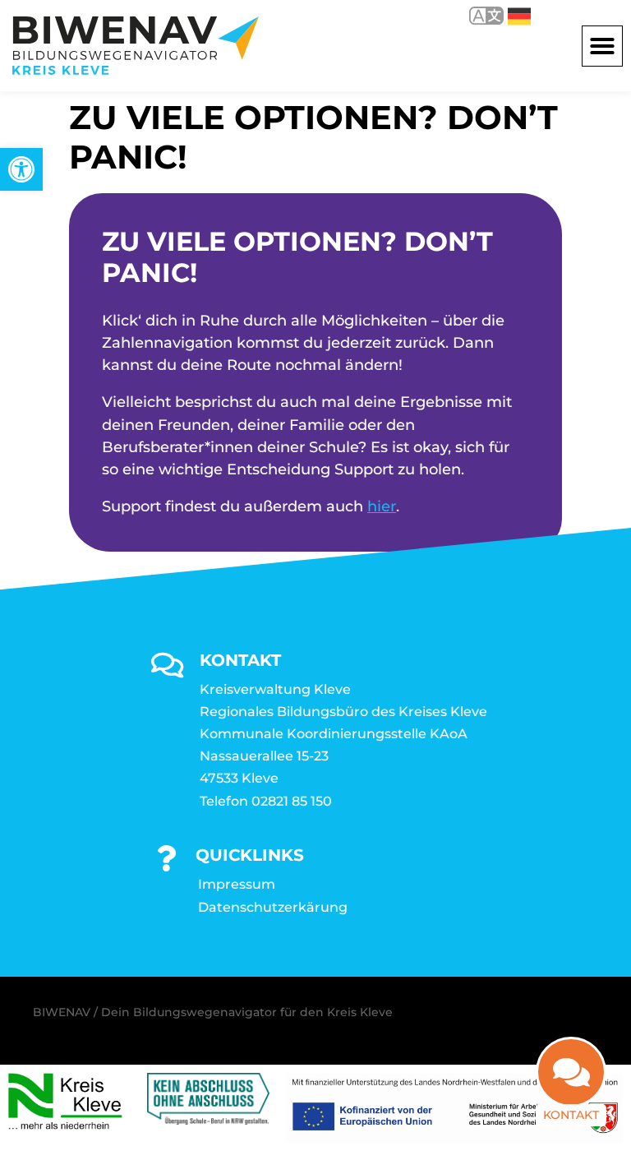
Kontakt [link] (571, 1114)
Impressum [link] (236, 884)
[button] (602, 46)
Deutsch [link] (507, 15)
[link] (21, 169)
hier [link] (381, 506)
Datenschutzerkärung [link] (273, 907)
